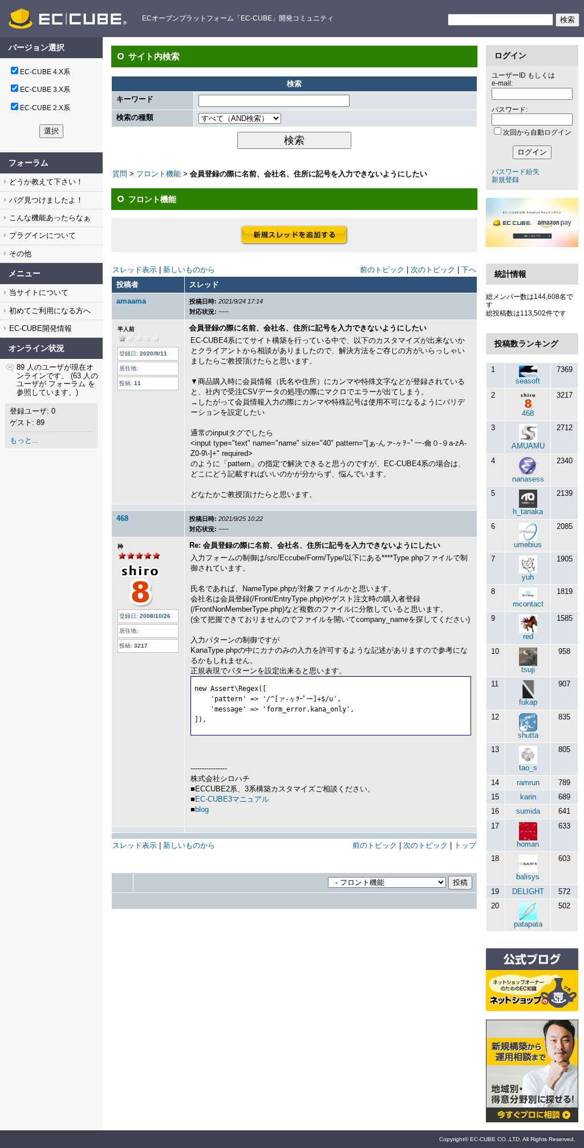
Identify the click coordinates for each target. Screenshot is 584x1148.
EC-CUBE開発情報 (39, 328)
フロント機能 (158, 173)
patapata (528, 924)
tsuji (528, 669)
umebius (528, 544)
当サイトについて (37, 292)
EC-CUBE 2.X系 (45, 108)
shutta (528, 735)
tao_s (528, 767)
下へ (468, 269)
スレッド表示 (134, 269)
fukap (528, 702)
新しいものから (189, 269)
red (528, 636)
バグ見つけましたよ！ (45, 200)
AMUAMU (528, 446)
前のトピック (382, 269)
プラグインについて (41, 235)
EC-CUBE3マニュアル (232, 799)
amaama (131, 301)
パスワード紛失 (516, 172)
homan (528, 844)
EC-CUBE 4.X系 (45, 72)
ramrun (528, 782)
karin (528, 797)
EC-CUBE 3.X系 (45, 90)
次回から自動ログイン (537, 132)
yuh (528, 577)
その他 (19, 253)
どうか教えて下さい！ (45, 181)
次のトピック (433, 269)
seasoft (528, 381)
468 (122, 518)
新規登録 (505, 180)
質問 (119, 173)
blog (202, 809)
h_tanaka (528, 511)
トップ (465, 845)
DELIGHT (528, 891)
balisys (528, 876)
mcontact (528, 604)
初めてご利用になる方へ (49, 310)
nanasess (528, 479)
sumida (528, 811)
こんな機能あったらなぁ (49, 217)
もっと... (24, 440)
